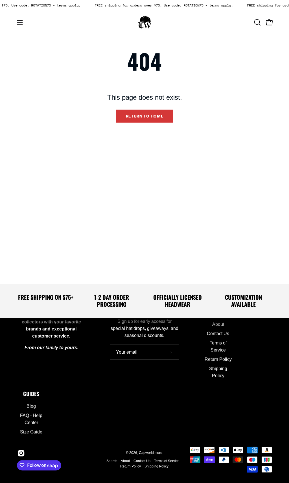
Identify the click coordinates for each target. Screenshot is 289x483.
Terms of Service (166, 461)
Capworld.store (150, 453)
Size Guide (31, 432)
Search (111, 461)
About (218, 324)
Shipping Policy (156, 466)
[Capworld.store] (144, 22)
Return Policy (217, 359)
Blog (31, 406)
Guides (31, 394)
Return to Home (144, 116)
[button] (257, 22)
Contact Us (218, 333)
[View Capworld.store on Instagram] (20, 453)
